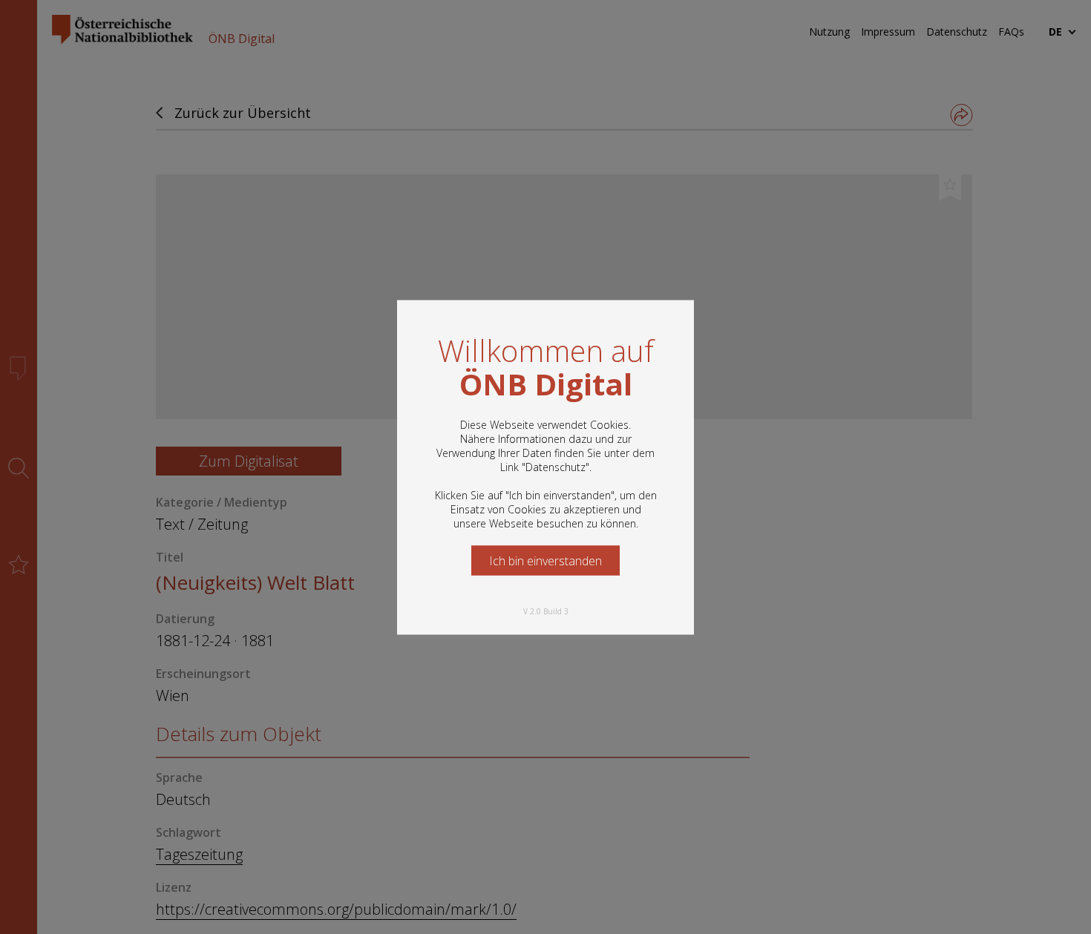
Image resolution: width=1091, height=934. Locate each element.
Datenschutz (555, 466)
